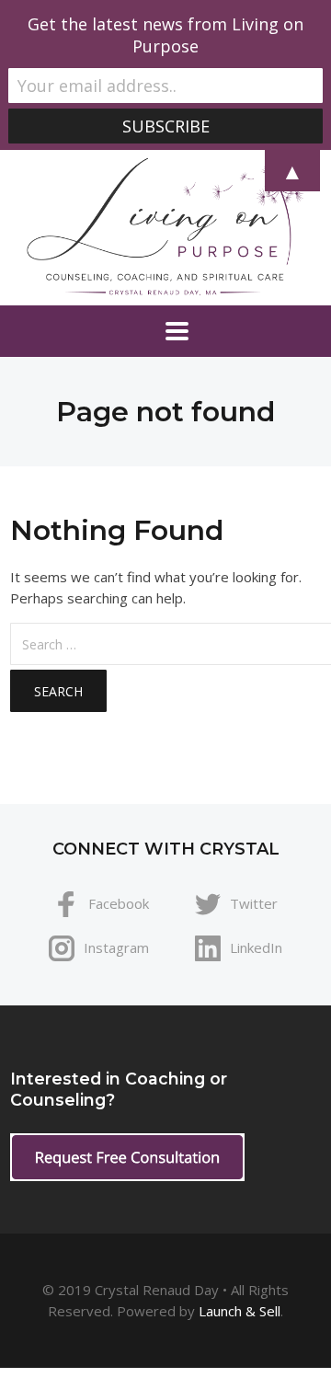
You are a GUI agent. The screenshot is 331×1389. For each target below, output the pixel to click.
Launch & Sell (239, 1311)
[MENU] (165, 331)
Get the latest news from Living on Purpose (165, 35)
